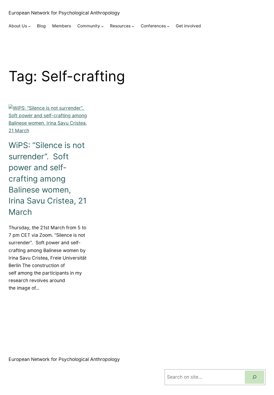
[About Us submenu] (29, 26)
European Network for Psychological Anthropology (64, 13)
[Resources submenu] (133, 26)
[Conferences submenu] (168, 26)
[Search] (254, 377)
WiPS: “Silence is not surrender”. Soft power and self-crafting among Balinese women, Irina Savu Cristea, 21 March (48, 178)
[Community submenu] (102, 26)
